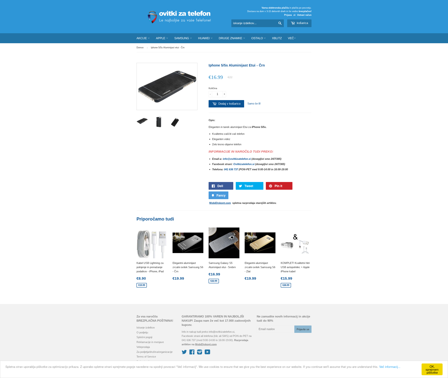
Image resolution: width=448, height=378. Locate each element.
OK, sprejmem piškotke (432, 369)
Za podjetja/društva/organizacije (154, 351)
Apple (161, 38)
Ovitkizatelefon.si (243, 164)
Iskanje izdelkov (145, 327)
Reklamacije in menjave (150, 342)
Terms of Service (146, 356)
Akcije (142, 38)
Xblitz (277, 38)
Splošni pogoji (144, 337)
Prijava (288, 15)
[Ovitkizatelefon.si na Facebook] (192, 353)
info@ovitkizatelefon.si (237, 158)
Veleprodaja (143, 346)
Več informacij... (389, 366)
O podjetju (142, 332)
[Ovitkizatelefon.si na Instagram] (199, 353)
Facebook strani (191, 335)
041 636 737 (231, 169)
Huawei (204, 38)
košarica (302, 23)
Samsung (182, 38)
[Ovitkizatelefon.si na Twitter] (184, 353)
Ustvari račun (304, 15)
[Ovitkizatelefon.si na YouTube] (207, 353)
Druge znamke (231, 38)
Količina (213, 88)
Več (291, 38)
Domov (140, 47)
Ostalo (257, 38)
